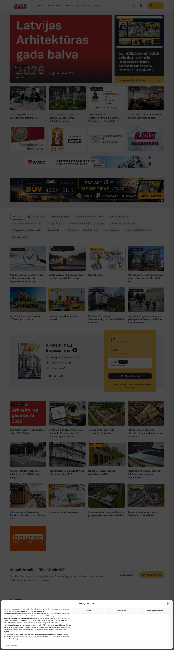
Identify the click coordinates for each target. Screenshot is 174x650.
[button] (169, 603)
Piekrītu (88, 611)
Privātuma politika (11, 645)
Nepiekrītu (121, 611)
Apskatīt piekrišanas (154, 611)
